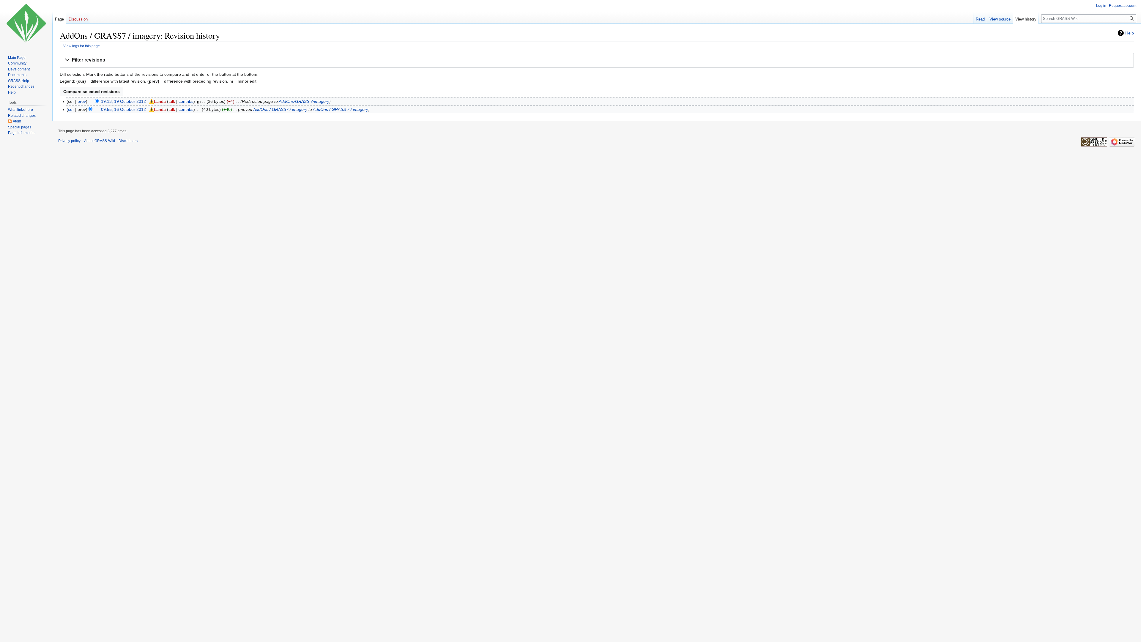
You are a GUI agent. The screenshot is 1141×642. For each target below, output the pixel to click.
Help (1129, 33)
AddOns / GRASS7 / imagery (280, 109)
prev (82, 101)
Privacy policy (69, 141)
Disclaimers (128, 141)
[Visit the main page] (26, 24)
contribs (186, 101)
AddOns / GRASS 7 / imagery (340, 109)
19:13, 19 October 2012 (123, 101)
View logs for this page (81, 46)
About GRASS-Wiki (99, 141)
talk (171, 101)
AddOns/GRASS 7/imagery (304, 101)
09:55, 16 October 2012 (123, 109)
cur (71, 109)
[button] (597, 60)
